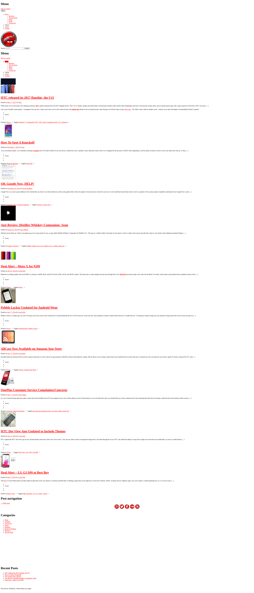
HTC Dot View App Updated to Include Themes (33, 431)
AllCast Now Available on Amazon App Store (31, 348)
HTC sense (42, 122)
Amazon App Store (30, 370)
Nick (20, 102)
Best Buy (29, 493)
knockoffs (29, 163)
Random (7, 527)
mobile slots (75, 109)
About (7, 27)
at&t (24, 493)
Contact (7, 28)
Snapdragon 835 (52, 122)
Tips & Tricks (13, 18)
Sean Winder (24, 230)
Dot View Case (23, 452)
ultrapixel (64, 122)
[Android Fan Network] (9, 46)
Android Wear (23, 328)
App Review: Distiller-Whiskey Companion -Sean (34, 225)
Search (3, 48)
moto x (21, 287)
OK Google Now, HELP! (17, 183)
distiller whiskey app (33, 246)
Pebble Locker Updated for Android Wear (29, 307)
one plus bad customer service (42, 411)
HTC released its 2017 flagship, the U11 (27, 97)
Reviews (11, 16)
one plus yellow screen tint (60, 411)
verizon (45, 493)
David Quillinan (27, 188)
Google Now (46, 205)
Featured (9, 205)
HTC (37, 106)
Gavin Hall (21, 271)
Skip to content (5, 9)
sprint (40, 493)
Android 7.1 (22, 122)
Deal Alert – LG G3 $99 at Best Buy (25, 472)
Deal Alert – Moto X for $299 (20, 266)
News (6, 14)
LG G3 (35, 493)
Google (39, 205)
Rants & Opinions (12, 163)
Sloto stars (127, 109)
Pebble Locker (32, 328)
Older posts (5, 503)
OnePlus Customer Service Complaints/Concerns (34, 390)
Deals (10, 21)
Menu (3, 11)
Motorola (123, 274)
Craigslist (36, 150)
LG (5, 481)
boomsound (30, 122)
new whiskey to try (46, 246)
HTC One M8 (33, 452)
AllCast (21, 370)
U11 (59, 122)
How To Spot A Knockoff (18, 142)
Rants (10, 19)
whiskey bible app (58, 246)
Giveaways (12, 23)
